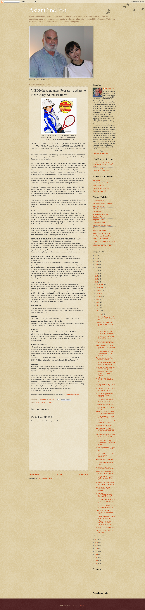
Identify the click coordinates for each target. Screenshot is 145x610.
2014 (96, 539)
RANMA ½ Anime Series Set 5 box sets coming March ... (105, 363)
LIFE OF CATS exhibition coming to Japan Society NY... (104, 324)
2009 (96, 554)
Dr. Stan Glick (109, 88)
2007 (96, 560)
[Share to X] (66, 400)
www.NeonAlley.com (72, 394)
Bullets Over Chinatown (100, 209)
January (99, 536)
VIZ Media (49, 402)
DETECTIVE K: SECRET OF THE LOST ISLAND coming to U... (105, 318)
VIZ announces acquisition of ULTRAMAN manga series (105, 341)
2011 (96, 548)
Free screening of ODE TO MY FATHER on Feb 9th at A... (105, 506)
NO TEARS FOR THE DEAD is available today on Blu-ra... (105, 389)
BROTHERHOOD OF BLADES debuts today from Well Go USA (105, 448)
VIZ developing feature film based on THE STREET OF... (106, 400)
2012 (96, 545)
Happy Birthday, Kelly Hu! (104, 425)
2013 (96, 542)
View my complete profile (100, 153)
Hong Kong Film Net (99, 217)
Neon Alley (39, 402)
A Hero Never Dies (98, 201)
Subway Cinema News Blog (101, 233)
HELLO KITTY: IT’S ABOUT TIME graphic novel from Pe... (104, 478)
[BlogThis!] (64, 400)
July (97, 299)
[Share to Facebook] (68, 400)
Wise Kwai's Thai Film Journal (102, 245)
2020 (96, 267)
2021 (96, 264)
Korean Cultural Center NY (101, 188)
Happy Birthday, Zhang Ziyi (104, 459)
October (99, 290)
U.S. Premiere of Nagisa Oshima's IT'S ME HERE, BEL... (104, 379)
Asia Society (97, 180)
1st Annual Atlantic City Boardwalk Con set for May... (105, 468)
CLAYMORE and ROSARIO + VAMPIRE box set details (105, 332)
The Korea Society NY (99, 191)
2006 (96, 563)
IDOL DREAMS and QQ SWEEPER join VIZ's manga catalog (105, 442)
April (98, 308)
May (98, 305)
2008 (96, 557)
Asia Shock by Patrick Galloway (103, 203)
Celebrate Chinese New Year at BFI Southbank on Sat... (105, 385)
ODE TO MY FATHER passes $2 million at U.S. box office (105, 417)
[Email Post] (58, 399)
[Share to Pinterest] (70, 400)
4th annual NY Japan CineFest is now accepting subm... (105, 368)
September (100, 293)
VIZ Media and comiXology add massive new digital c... (105, 421)
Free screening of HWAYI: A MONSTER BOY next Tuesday (104, 373)
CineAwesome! (97, 211)
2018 (96, 273)
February (99, 314)
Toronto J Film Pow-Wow (100, 238)
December (99, 284)
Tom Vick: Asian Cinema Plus (102, 236)
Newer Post (34, 474)
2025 (96, 255)
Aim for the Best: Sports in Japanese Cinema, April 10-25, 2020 (104, 169)
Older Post (83, 474)
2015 (96, 282)
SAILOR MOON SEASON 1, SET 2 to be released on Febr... (105, 512)
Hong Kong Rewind (98, 220)
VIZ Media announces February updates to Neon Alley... (105, 517)
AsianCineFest (47, 10)
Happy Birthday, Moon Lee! (104, 404)
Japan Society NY (98, 185)
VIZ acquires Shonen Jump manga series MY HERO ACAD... (104, 353)
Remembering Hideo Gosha (104, 329)
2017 (96, 276)
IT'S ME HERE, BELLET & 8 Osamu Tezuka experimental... (105, 455)
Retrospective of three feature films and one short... (105, 358)
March (98, 311)
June (98, 302)
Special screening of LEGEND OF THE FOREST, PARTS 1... (105, 436)
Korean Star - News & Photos (102, 225)
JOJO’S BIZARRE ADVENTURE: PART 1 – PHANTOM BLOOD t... (104, 495)
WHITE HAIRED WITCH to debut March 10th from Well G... (105, 347)
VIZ (44, 402)
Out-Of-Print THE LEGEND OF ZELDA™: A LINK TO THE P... (105, 501)
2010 (96, 551)
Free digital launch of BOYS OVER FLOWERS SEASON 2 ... (105, 430)
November (99, 287)
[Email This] (62, 400)
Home (59, 474)
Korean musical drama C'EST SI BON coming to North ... (105, 472)
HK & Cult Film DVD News (101, 214)
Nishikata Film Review (99, 230)
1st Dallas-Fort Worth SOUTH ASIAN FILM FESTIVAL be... (106, 483)
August (98, 296)
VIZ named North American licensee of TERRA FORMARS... (104, 395)
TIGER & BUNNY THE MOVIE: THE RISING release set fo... (106, 412)
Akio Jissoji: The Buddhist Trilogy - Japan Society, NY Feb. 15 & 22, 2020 (103, 164)
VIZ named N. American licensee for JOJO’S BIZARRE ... (103, 488)
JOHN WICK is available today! (105, 527)
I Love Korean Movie (99, 222)
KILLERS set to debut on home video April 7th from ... (105, 337)
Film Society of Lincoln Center (102, 183)
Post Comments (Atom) (45, 478)
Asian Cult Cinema (98, 206)
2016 (96, 279)
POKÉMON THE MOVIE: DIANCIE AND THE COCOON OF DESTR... (104, 522)
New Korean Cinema (99, 228)
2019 (96, 270)
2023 (96, 258)
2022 (96, 261)
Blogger (82, 606)
